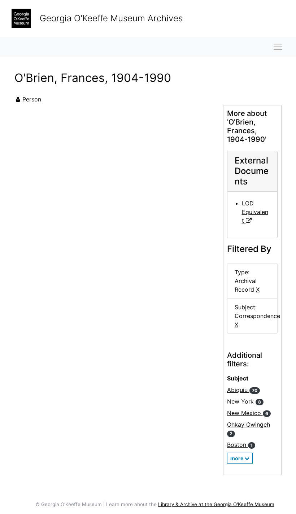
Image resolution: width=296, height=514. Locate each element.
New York (244, 401)
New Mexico (247, 413)
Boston (240, 444)
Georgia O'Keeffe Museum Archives (111, 18)
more (237, 458)
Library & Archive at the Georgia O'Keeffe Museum (216, 504)
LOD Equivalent (255, 212)
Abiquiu (242, 389)
